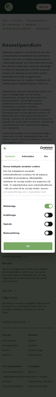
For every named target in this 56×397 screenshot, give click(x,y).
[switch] (49, 215)
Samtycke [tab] (10, 156)
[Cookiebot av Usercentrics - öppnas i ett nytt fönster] (40, 148)
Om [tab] (46, 156)
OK (28, 246)
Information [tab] (28, 156)
